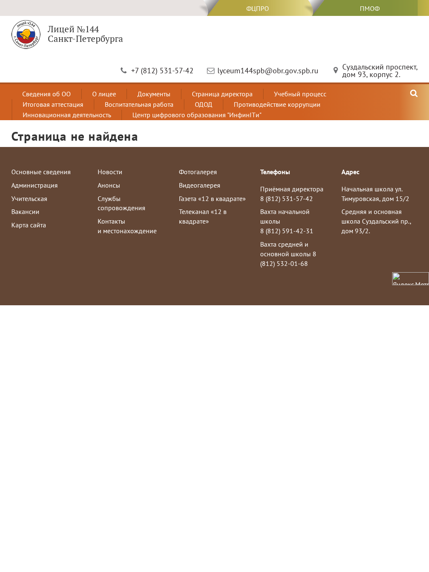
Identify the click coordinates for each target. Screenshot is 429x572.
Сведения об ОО (46, 94)
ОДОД (203, 104)
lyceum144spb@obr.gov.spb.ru (267, 70)
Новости (110, 171)
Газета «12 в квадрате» (212, 198)
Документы (154, 94)
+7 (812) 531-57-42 (162, 70)
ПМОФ (370, 8)
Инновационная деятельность (67, 115)
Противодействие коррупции (277, 104)
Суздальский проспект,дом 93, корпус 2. (380, 70)
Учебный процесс (300, 94)
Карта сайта (28, 225)
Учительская (29, 198)
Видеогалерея (199, 185)
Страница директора (222, 94)
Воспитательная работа (139, 104)
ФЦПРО (257, 8)
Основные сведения (41, 171)
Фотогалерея (198, 171)
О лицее (104, 94)
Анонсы (109, 185)
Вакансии (25, 211)
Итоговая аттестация (53, 104)
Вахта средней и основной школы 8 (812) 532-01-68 (288, 254)
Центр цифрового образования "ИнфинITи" (196, 115)
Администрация (34, 185)
